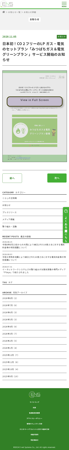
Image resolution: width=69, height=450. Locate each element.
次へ (57, 178)
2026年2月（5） (10, 340)
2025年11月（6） (10, 362)
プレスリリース (9, 212)
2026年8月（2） (10, 298)
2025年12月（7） (10, 355)
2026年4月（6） (10, 326)
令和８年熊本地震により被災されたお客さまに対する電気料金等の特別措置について (34, 258)
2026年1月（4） (10, 347)
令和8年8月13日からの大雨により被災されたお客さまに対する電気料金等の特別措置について (33, 246)
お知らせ (62, 36)
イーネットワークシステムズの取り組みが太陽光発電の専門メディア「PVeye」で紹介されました (34, 271)
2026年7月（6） (10, 305)
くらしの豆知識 (9, 198)
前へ (12, 178)
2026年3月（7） (10, 333)
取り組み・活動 (9, 226)
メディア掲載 (8, 219)
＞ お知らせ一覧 (13, 12)
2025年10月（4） (10, 369)
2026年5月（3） (10, 319)
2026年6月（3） (10, 312)
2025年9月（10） (10, 376)
